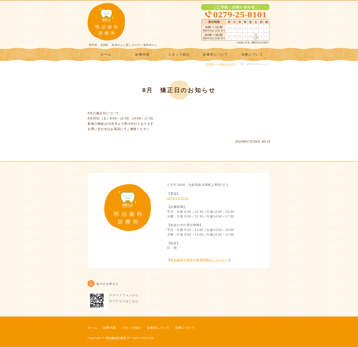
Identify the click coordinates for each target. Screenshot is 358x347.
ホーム (106, 54)
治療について (252, 54)
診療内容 (142, 54)
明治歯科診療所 (116, 337)
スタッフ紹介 (179, 54)
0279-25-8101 (178, 198)
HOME (210, 64)
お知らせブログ (227, 64)
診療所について (215, 54)
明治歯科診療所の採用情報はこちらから (199, 260)
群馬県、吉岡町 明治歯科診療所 (106, 22)
